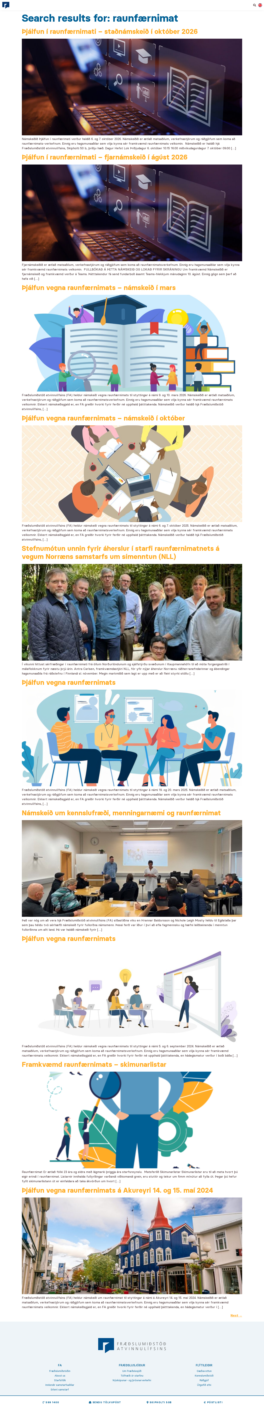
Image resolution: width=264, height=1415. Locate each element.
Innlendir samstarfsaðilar (59, 1384)
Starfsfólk (60, 1380)
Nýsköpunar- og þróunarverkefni (132, 1380)
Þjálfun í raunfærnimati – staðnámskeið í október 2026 (110, 31)
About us (60, 1375)
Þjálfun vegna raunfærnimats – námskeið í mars (99, 287)
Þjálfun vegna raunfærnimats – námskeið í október (103, 418)
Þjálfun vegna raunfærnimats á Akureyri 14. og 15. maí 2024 (117, 1190)
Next (236, 1315)
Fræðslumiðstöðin (59, 1370)
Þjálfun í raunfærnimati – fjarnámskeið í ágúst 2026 (104, 157)
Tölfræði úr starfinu (132, 1375)
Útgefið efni (204, 1384)
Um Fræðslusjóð (131, 1370)
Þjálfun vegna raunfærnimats (69, 682)
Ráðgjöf (204, 1380)
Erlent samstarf (60, 1389)
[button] (254, 5)
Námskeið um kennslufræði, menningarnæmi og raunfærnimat (121, 813)
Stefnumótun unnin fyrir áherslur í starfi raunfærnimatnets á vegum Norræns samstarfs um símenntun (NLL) (120, 552)
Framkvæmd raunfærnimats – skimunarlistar (94, 1064)
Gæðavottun (204, 1370)
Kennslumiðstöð (204, 1375)
